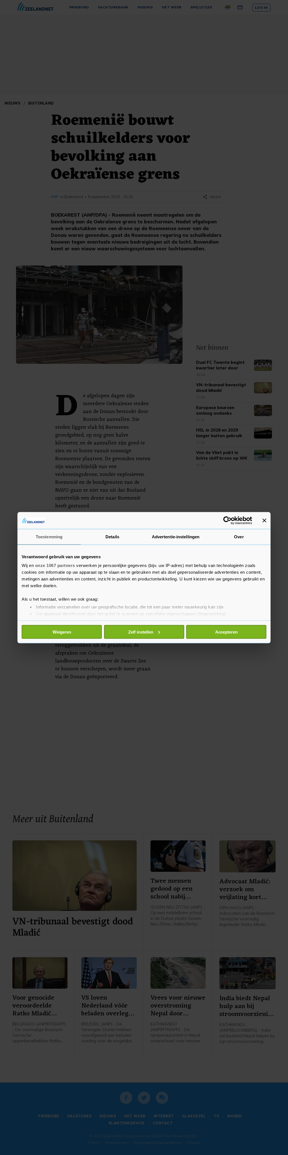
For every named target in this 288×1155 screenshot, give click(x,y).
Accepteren (226, 631)
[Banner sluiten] (264, 520)
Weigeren (62, 631)
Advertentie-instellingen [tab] (175, 536)
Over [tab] (239, 536)
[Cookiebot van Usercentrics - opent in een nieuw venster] (227, 520)
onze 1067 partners (55, 565)
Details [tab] (112, 536)
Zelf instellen (140, 631)
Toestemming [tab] (49, 536)
